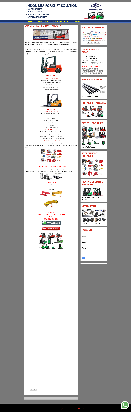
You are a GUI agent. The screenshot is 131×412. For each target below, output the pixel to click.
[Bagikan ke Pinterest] (36, 390)
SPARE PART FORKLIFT (92, 73)
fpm (62, 409)
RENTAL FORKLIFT (43, 21)
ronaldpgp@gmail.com (96, 63)
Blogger (81, 409)
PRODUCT (29, 21)
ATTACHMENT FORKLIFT (61, 21)
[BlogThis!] (32, 390)
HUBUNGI (77, 21)
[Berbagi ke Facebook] (34, 390)
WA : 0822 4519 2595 (90, 60)
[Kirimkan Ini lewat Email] (30, 390)
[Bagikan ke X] (33, 390)
